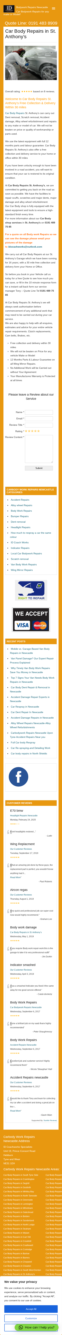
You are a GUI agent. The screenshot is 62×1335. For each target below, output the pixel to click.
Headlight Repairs (20, 527)
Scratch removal (20, 559)
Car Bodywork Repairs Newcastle (26, 1007)
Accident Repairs (20, 499)
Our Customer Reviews (21, 849)
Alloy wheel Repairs (21, 505)
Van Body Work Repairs (24, 564)
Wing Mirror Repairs (22, 570)
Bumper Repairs (20, 516)
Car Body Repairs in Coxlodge (17, 1249)
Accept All (31, 1309)
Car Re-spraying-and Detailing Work (30, 748)
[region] (31, 1305)
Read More (15, 877)
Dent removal (18, 521)
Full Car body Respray (23, 742)
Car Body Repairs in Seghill (16, 1183)
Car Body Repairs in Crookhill (17, 1241)
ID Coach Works (20, 542)
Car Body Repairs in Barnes (16, 1258)
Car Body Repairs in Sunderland (18, 1220)
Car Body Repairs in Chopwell (17, 1262)
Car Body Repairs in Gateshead (18, 1212)
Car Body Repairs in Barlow (16, 1253)
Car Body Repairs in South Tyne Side (20, 1175)
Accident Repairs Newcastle (23, 1045)
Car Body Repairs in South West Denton (22, 1270)
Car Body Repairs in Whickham (18, 1208)
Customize (31, 1318)
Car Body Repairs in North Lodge (19, 1224)
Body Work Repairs (21, 510)
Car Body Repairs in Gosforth (17, 1187)
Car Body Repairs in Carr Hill (17, 1237)
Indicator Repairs (20, 548)
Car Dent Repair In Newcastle (27, 712)
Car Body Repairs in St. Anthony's (19, 1274)
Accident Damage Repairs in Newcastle (32, 717)
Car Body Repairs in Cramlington (18, 1179)
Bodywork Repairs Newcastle (32, 7)
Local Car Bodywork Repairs (26, 553)
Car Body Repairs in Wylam (16, 1233)
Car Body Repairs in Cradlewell (18, 1245)
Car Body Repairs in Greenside (18, 1200)
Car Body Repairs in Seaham (17, 1229)
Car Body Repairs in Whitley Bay (18, 1191)
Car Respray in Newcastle (25, 706)
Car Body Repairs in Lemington (18, 1204)
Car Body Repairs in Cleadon (17, 1266)
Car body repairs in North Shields (29, 753)
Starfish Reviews (50, 1120)
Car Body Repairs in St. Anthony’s (26, 932)
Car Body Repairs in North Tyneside (20, 1196)
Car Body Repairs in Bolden (16, 1216)
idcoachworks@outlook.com (25, 246)
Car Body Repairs (14, 113)
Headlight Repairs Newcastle (24, 815)
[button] (37, 1327)
